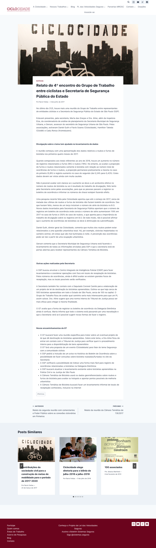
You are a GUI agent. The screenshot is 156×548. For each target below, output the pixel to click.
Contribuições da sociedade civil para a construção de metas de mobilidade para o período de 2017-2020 (36, 474)
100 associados (113, 467)
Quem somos (13, 528)
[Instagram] (134, 2)
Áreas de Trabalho (15, 532)
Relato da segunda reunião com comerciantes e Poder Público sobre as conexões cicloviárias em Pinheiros (54, 411)
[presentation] (36, 449)
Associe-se (89, 12)
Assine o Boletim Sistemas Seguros (78, 532)
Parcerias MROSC (116, 7)
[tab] (73, 496)
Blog (73, 7)
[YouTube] (138, 2)
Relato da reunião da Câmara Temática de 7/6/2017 (103, 409)
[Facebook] (147, 2)
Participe (11, 525)
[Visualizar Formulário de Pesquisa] (128, 2)
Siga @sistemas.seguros (78, 535)
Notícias (40, 81)
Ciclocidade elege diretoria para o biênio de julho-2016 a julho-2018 (77, 470)
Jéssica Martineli (114, 472)
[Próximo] (134, 466)
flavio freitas (43, 102)
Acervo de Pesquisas (16, 535)
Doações (142, 7)
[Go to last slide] (21, 466)
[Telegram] (142, 2)
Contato (10, 541)
